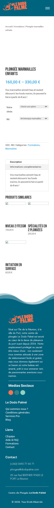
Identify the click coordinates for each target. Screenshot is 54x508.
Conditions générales (18, 412)
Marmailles (11, 148)
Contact (10, 447)
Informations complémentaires (25, 167)
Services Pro (13, 416)
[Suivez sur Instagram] (16, 392)
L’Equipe (10, 436)
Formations (19, 26)
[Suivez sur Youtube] (22, 392)
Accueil (8, 26)
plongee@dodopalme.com (24, 469)
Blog (8, 419)
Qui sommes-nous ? (17, 408)
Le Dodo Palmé (37, 492)
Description (16, 162)
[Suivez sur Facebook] (10, 392)
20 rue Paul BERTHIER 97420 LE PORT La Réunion (26, 476)
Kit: (8, 119)
